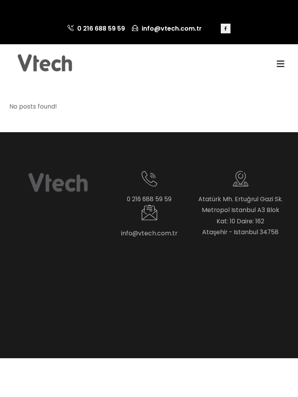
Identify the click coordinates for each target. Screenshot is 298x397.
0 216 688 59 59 (100, 28)
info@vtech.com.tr (171, 28)
